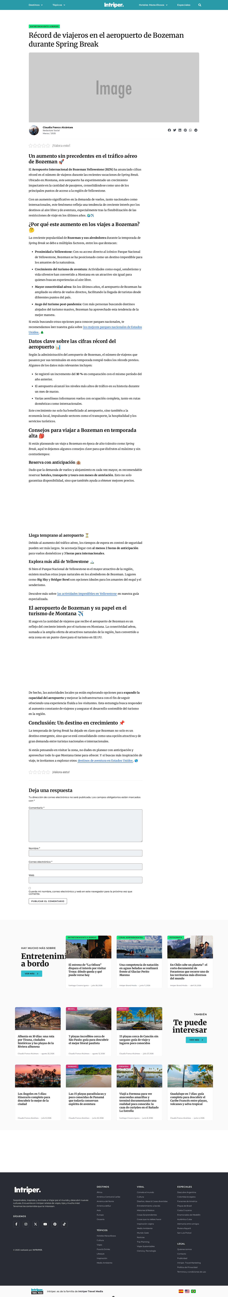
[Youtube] (45, 1224)
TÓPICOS (102, 1230)
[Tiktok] (64, 1224)
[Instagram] (26, 1224)
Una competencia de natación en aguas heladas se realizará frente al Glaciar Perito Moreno (139, 970)
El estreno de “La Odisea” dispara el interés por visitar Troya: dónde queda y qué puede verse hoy (87, 970)
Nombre (34, 848)
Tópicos (57, 4)
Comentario (36, 808)
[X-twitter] (35, 1224)
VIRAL (140, 1186)
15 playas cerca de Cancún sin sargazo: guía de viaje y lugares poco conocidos (138, 1040)
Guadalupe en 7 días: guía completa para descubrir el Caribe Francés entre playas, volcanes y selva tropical (189, 1099)
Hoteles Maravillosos (151, 4)
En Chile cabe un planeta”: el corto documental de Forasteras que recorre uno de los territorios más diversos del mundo (189, 971)
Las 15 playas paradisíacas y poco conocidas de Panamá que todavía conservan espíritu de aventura (87, 1099)
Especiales (183, 4)
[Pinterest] (55, 1224)
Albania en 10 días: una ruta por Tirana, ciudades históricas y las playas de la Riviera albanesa (36, 1041)
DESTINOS (103, 1186)
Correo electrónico (40, 862)
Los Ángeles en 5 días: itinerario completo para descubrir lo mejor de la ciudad (34, 1099)
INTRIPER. (37, 1250)
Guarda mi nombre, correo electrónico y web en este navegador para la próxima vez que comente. (80, 892)
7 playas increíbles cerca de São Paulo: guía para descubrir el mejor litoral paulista (89, 1040)
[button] (199, 5)
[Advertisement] (85, 508)
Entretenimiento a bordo (44, 26)
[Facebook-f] (16, 1224)
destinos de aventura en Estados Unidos (105, 760)
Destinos (34, 4)
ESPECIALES (184, 1186)
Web (31, 875)
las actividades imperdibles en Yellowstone (87, 593)
